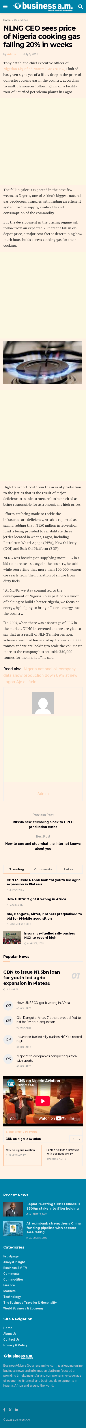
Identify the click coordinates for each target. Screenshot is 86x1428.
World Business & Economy (23, 1308)
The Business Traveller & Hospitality (30, 1302)
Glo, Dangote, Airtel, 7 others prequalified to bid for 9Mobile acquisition (44, 916)
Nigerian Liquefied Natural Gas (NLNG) (34, 68)
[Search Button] (80, 6)
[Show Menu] (5, 6)
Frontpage (11, 1256)
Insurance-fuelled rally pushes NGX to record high (49, 935)
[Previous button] (72, 1138)
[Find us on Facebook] (4, 1409)
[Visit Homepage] (43, 6)
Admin (11, 54)
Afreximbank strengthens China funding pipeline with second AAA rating (53, 1227)
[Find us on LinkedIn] (16, 1409)
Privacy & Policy (15, 1345)
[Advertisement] (43, 141)
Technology (12, 1297)
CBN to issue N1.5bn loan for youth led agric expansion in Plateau (31, 977)
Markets (9, 1291)
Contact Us (11, 1339)
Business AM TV (15, 1268)
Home (7, 20)
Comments (11, 1273)
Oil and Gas (21, 20)
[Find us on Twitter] (10, 1409)
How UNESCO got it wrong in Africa (36, 899)
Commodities (13, 1279)
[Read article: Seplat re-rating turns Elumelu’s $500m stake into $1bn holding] (13, 1209)
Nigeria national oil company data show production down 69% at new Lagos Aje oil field (40, 675)
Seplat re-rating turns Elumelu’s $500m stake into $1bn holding (53, 1206)
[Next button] (79, 1138)
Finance (9, 1285)
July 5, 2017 (30, 54)
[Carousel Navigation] (76, 1138)
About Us (10, 1333)
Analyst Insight (14, 1262)
